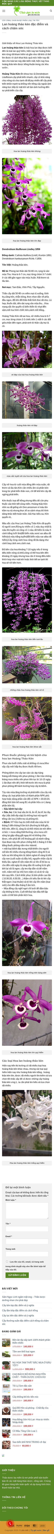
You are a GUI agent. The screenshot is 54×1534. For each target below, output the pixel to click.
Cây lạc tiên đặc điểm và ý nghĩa (18, 1315)
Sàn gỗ (46, 1530)
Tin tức (36, 20)
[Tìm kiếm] (51, 10)
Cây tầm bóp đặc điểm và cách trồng (20, 1310)
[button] (3, 10)
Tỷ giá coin (36, 1530)
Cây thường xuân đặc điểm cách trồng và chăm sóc (25, 1322)
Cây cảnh (6, 20)
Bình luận (11, 1200)
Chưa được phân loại (22, 20)
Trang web (10, 1249)
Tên (8, 1224)
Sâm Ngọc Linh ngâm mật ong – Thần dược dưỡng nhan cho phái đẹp (23, 1298)
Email (9, 1236)
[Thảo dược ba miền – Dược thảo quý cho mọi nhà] (27, 11)
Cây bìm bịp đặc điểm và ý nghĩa (18, 1305)
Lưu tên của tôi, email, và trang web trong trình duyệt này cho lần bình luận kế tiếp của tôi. (26, 1266)
